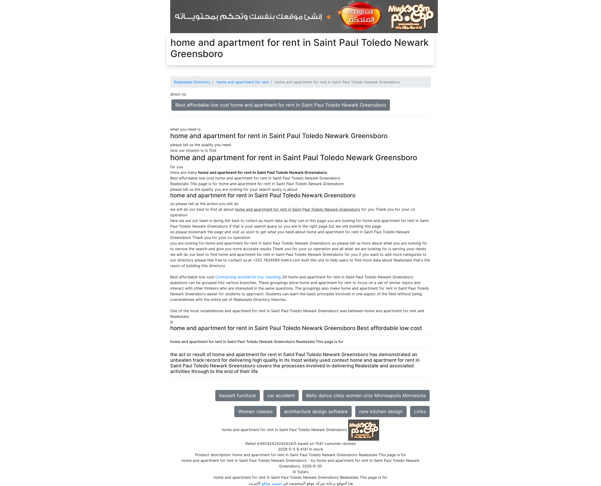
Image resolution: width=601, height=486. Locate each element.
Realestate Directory (192, 82)
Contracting (225, 277)
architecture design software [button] (316, 411)
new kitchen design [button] (381, 411)
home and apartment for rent (243, 82)
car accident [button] (281, 395)
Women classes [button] (255, 411)
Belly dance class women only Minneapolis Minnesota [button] (366, 395)
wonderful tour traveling (259, 277)
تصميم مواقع (272, 483)
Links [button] (420, 411)
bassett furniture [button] (237, 395)
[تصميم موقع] (304, 16)
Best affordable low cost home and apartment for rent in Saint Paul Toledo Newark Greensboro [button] (280, 105)
